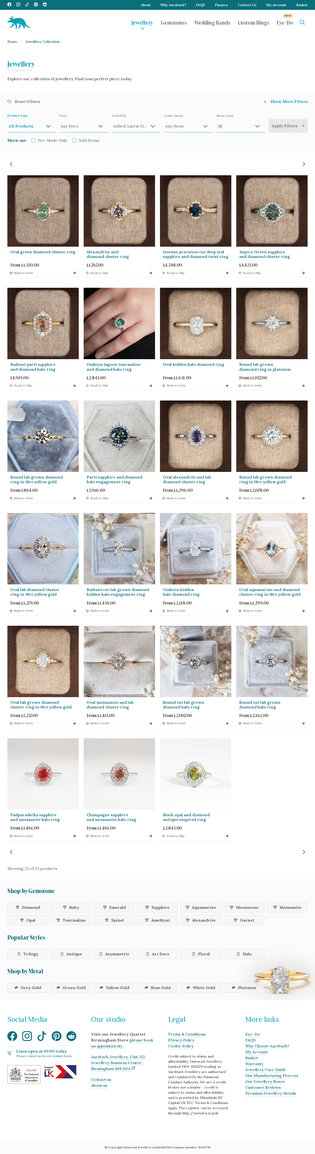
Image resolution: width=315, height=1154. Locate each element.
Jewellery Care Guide (265, 1069)
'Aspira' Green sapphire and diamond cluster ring (264, 254)
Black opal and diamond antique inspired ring (186, 817)
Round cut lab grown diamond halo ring (183, 704)
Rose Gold (161, 987)
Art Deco (160, 953)
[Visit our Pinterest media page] (36, 4)
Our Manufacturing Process (271, 1075)
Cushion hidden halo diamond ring (181, 592)
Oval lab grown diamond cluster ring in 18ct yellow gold (41, 704)
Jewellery (142, 22)
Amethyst (160, 920)
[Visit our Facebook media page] (9, 4)
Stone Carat (225, 115)
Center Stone (173, 115)
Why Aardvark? (173, 5)
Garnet (247, 920)
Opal (30, 920)
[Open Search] (302, 22)
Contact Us (247, 5)
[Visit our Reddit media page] (45, 4)
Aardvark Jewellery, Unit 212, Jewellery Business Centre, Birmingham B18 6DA (118, 1062)
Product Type (17, 115)
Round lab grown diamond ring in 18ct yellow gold (36, 479)
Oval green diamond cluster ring (42, 251)
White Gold (204, 987)
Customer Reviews (263, 1087)
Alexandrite (204, 920)
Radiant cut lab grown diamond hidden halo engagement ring (118, 592)
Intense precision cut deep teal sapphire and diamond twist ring (195, 254)
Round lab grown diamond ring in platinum (265, 366)
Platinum (247, 987)
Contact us (101, 1079)
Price (63, 115)
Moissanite (290, 907)
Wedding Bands (212, 22)
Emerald (117, 907)
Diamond (31, 907)
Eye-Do (285, 22)
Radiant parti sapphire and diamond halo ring (32, 366)
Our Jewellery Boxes (265, 1081)
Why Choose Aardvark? (267, 1045)
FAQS (200, 5)
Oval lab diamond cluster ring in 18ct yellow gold (35, 592)
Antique (74, 953)
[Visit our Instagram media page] (18, 4)
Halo (247, 953)
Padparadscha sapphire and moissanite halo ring (35, 817)
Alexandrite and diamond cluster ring (108, 254)
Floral (204, 953)
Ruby (74, 907)
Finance (221, 5)
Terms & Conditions (187, 1034)
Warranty (254, 1063)
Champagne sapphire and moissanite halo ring (111, 817)
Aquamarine (204, 907)
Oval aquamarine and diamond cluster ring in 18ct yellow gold (269, 592)
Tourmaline (74, 920)
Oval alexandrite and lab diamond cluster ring (187, 479)
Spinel (117, 920)
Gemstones (174, 22)
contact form (61, 1056)
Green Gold (74, 987)
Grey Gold (31, 987)
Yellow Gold (117, 987)
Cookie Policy (181, 1045)
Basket (302, 5)
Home (12, 41)
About (146, 5)
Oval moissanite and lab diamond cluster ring (110, 704)
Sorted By (119, 115)
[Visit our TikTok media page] (27, 4)
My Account (276, 5)
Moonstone (247, 907)
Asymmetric (117, 953)
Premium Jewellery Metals (270, 1093)
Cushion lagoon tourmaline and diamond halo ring (114, 366)
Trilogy (30, 953)
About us (99, 1085)
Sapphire (161, 907)
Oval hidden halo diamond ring (193, 364)
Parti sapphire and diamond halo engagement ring (114, 479)
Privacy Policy (181, 1040)
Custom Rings (253, 22)
